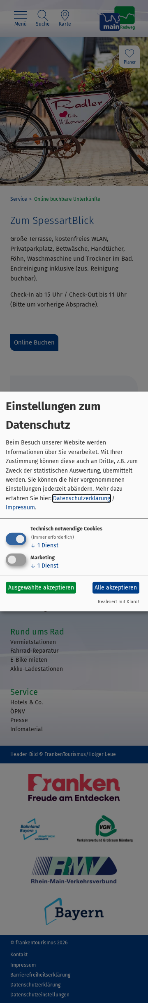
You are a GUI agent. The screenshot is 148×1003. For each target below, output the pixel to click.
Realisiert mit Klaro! (118, 601)
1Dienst (44, 545)
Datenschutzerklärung (81, 498)
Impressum (20, 507)
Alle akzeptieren (116, 587)
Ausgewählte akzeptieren (41, 587)
